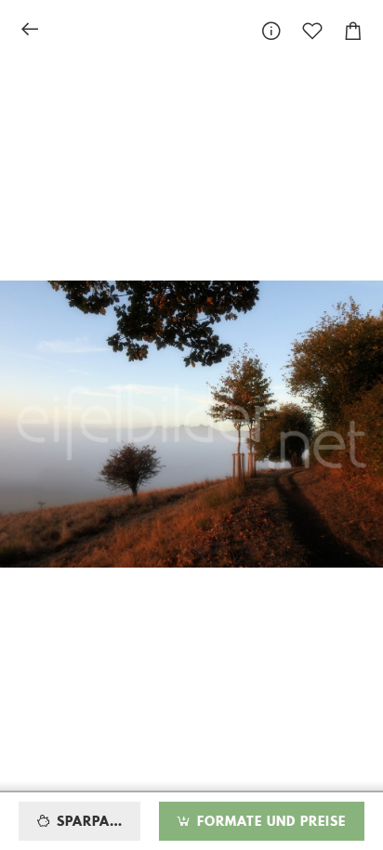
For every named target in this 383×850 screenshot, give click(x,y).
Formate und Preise (269, 822)
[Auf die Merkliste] (312, 31)
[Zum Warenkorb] (353, 31)
